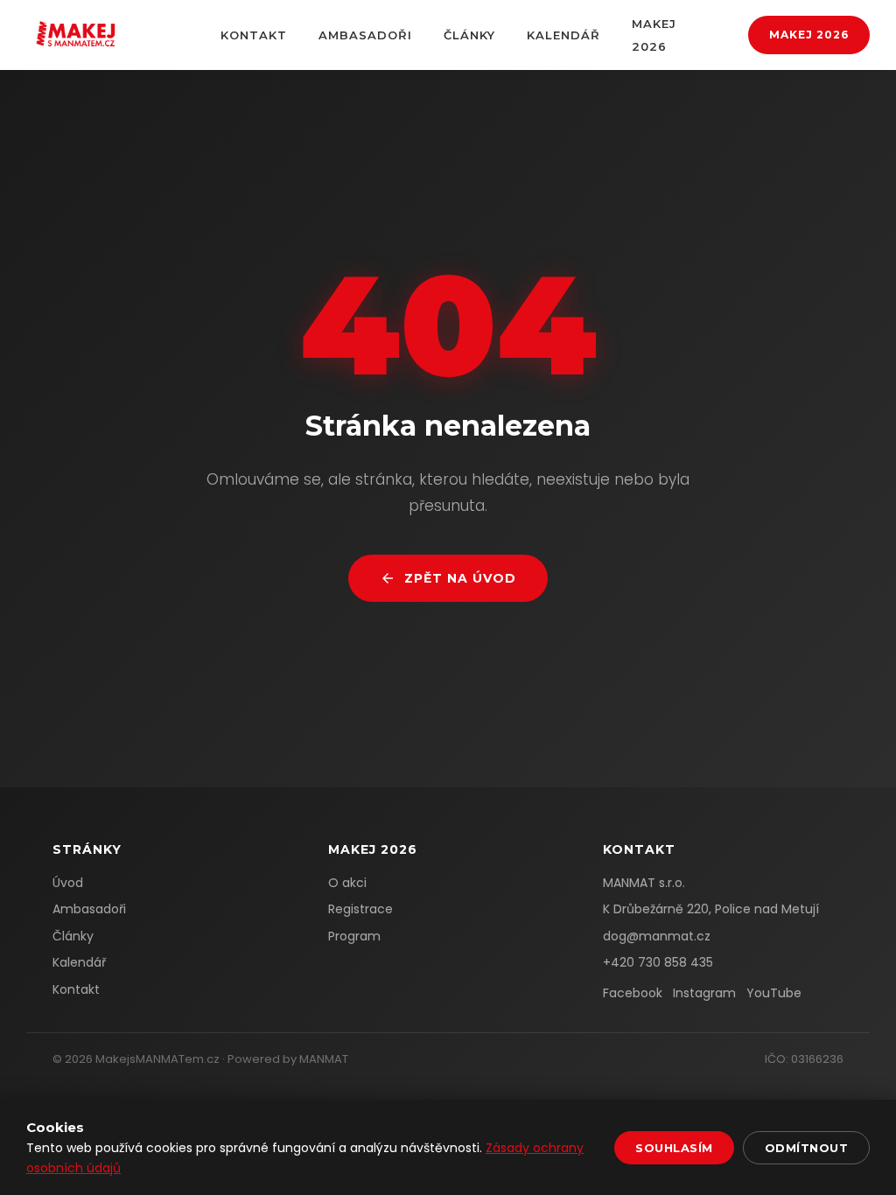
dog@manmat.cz (656, 936)
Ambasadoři (365, 35)
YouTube (774, 993)
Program (354, 936)
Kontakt (253, 35)
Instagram (704, 993)
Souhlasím (674, 1148)
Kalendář (563, 35)
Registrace (360, 909)
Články (469, 35)
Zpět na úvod (460, 578)
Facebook (632, 993)
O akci (347, 882)
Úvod (67, 882)
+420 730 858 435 (658, 962)
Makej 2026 (809, 34)
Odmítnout (807, 1148)
